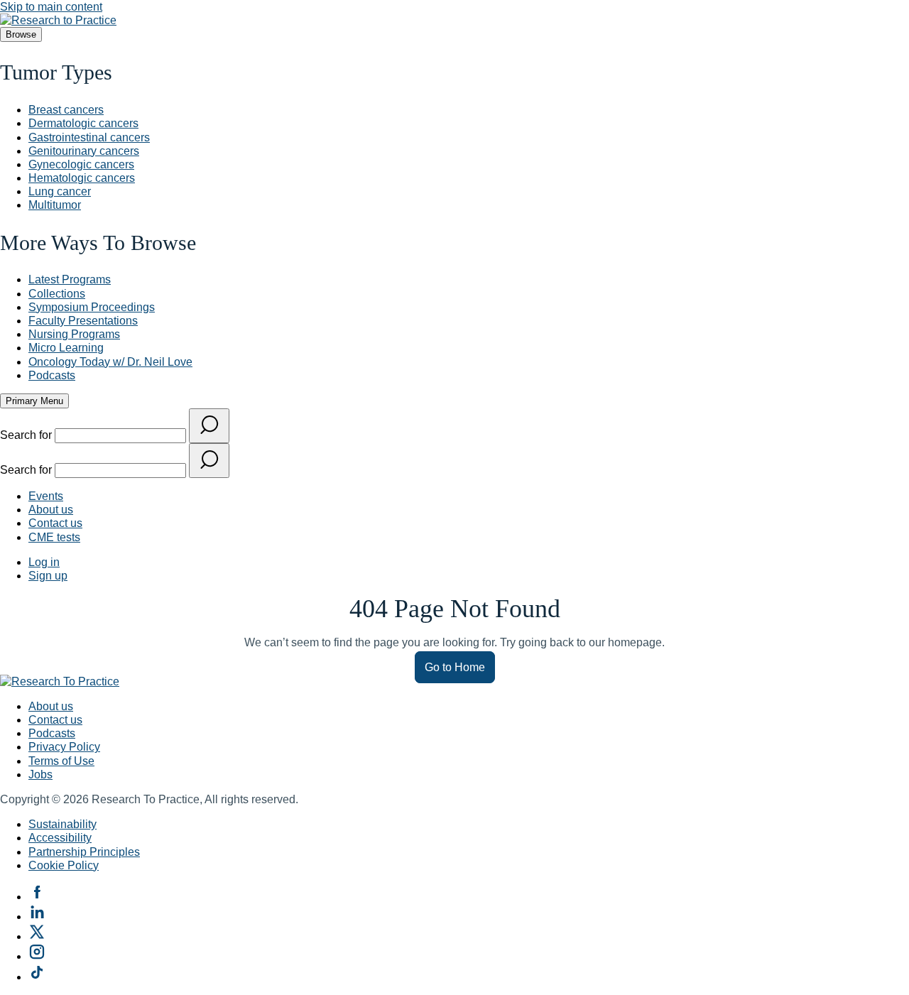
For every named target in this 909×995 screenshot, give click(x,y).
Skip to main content (51, 7)
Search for (27, 435)
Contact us (55, 523)
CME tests (54, 537)
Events (45, 496)
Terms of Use (61, 761)
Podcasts (51, 733)
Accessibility (60, 838)
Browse (21, 34)
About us (50, 510)
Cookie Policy (63, 865)
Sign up (47, 576)
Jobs (40, 774)
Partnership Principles (84, 852)
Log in (44, 562)
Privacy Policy (64, 747)
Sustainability (62, 824)
